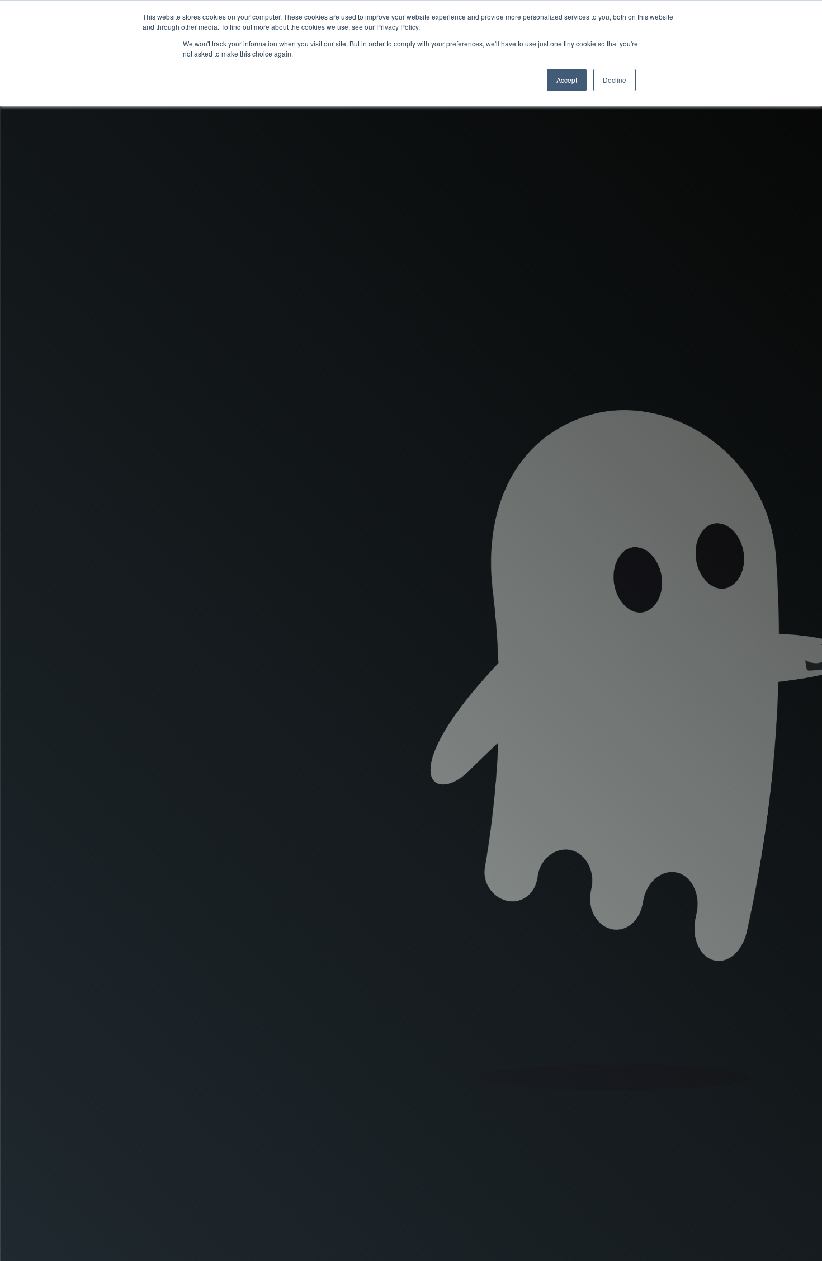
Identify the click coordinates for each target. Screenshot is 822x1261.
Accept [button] (566, 79)
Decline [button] (614, 79)
